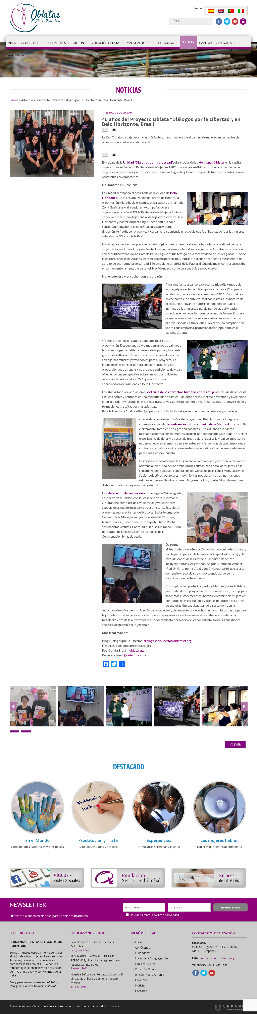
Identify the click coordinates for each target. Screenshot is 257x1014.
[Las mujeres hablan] (220, 834)
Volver (235, 744)
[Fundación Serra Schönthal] (128, 886)
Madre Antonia (139, 43)
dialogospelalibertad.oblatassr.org (168, 641)
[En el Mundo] (37, 834)
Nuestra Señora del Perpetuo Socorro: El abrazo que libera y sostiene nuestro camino (96, 978)
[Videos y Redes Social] (47, 886)
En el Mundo (37, 840)
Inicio (12, 43)
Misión (78, 43)
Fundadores (56, 43)
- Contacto (140, 991)
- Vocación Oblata (144, 969)
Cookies (115, 1006)
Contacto (16, 54)
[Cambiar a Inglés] (221, 11)
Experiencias (159, 840)
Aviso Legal (82, 1006)
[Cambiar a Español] (211, 11)
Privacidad (99, 1006)
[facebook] (218, 21)
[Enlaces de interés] (208, 886)
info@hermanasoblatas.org (217, 958)
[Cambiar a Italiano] (241, 11)
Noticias (189, 42)
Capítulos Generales (215, 43)
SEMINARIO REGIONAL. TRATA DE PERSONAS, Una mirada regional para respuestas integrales (95, 960)
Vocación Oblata (105, 43)
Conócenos (30, 43)
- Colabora (140, 980)
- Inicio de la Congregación (150, 958)
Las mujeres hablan (219, 840)
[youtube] (235, 21)
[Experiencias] (159, 834)
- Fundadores (142, 953)
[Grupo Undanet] (231, 1010)
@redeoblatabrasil (136, 655)
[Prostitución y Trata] (98, 834)
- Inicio (137, 942)
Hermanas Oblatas (212, 162)
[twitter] (226, 21)
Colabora (166, 43)
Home (14, 100)
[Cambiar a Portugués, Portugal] (231, 11)
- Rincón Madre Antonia (148, 974)
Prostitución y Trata (98, 840)
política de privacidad (166, 914)
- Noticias (139, 985)
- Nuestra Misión (144, 964)
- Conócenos (141, 947)
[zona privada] (243, 21)
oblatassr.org (138, 650)
